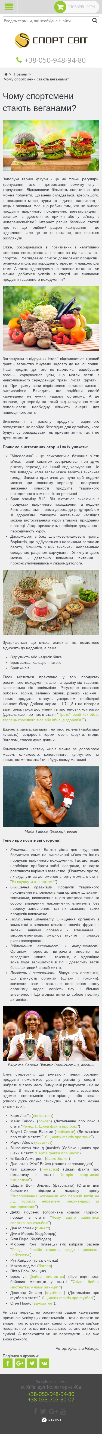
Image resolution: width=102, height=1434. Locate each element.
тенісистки (65, 1131)
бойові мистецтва (47, 1276)
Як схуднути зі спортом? (33, 881)
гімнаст (42, 1228)
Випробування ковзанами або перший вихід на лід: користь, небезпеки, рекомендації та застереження (54, 1201)
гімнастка (49, 1169)
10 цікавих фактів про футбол (66, 1298)
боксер (44, 1121)
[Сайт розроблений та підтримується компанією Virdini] (51, 1420)
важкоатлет (44, 1303)
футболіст (55, 1292)
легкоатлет (42, 1115)
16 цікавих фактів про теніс (67, 1137)
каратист (43, 1142)
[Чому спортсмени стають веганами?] (51, 170)
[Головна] (51, 52)
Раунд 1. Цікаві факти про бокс (50, 1126)
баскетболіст (57, 1158)
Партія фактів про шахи (57, 1153)
